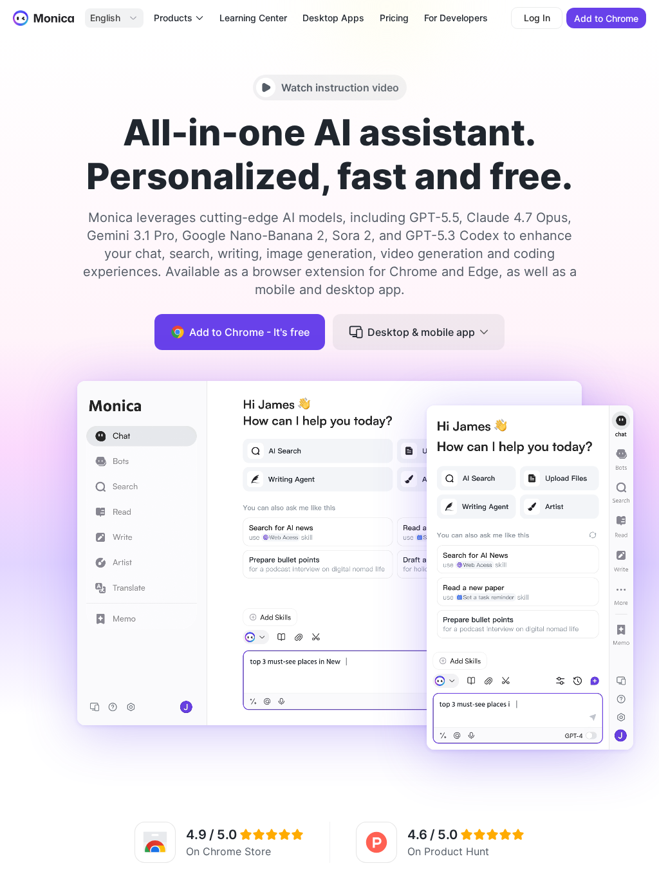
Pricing (394, 17)
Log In (537, 17)
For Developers (456, 17)
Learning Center (253, 17)
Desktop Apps (333, 17)
